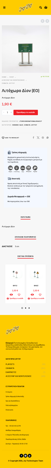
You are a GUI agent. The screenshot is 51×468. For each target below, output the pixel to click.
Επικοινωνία (9, 410)
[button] (4, 7)
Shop (11, 77)
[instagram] (25, 456)
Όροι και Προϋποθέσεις (13, 401)
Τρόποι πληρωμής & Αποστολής (15, 396)
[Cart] (45, 7)
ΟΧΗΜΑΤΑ (10, 368)
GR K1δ (36, 286)
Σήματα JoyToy (8, 83)
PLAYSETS (10, 364)
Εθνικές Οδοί (17, 125)
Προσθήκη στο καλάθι (25, 112)
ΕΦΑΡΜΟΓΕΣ (11, 372)
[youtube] (29, 456)
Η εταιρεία (9, 392)
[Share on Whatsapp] (46, 137)
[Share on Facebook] (32, 137)
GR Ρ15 (15, 286)
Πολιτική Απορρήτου (12, 405)
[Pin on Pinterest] (42, 137)
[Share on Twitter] (37, 137)
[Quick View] (11, 294)
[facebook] (21, 456)
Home (4, 77)
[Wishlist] (19, 294)
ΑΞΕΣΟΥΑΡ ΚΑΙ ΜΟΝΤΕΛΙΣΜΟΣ (13, 80)
